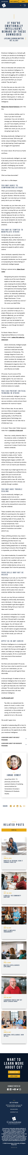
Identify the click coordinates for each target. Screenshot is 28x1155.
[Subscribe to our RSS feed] (21, 806)
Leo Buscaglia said (7, 698)
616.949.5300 (4, 1)
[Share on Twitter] (14, 806)
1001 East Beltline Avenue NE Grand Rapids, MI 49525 (14, 1105)
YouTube (14, 1089)
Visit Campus (14, 1)
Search (20, 5)
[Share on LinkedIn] (17, 806)
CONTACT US (14, 1112)
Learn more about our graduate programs (11, 744)
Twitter (17, 1089)
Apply (23, 1)
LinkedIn (10, 1089)
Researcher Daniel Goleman (10, 107)
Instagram (20, 1089)
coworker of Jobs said (16, 430)
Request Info (14, 1072)
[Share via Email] (24, 806)
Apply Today (14, 1076)
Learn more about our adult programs (10, 738)
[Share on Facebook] (11, 806)
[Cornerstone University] (4, 5)
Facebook (8, 1089)
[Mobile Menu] (24, 5)
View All (14, 830)
